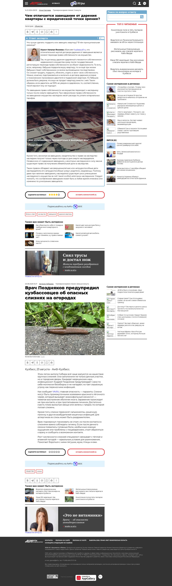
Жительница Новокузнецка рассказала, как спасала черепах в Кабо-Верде (127, 51)
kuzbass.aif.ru (80, 50)
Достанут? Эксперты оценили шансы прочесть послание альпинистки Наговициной (132, 309)
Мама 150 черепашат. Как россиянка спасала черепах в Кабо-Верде (127, 61)
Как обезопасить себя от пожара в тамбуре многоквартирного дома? (49, 227)
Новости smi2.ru (33, 276)
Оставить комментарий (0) (86, 195)
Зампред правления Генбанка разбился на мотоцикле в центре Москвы (130, 161)
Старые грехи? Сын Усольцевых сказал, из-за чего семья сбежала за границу (131, 300)
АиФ (43, 357)
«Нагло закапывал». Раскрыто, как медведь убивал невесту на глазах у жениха (131, 114)
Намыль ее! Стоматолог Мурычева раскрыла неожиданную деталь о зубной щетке (131, 106)
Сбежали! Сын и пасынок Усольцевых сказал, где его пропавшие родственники (132, 130)
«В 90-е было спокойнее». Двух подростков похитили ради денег (130, 291)
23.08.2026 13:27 (31, 284)
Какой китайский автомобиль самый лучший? (87, 234)
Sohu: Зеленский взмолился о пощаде (128, 152)
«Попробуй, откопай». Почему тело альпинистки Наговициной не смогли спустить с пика (131, 89)
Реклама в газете (79, 540)
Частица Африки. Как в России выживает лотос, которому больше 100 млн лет (131, 334)
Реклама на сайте (63, 540)
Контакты (49, 540)
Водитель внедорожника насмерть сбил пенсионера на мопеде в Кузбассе (126, 71)
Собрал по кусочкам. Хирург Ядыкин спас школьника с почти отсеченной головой (132, 317)
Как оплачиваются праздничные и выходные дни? (59, 140)
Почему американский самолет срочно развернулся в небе (129, 144)
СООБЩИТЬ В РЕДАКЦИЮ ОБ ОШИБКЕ (58, 543)
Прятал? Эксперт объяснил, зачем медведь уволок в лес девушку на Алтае (130, 325)
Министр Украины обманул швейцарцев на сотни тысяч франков (131, 177)
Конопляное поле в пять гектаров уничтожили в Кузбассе (127, 31)
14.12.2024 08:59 (31, 10)
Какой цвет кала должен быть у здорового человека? (88, 226)
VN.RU (56, 391)
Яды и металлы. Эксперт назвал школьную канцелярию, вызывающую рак (129, 122)
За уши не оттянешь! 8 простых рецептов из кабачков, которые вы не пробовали (132, 97)
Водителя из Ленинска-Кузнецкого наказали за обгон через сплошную (126, 41)
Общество (39, 26)
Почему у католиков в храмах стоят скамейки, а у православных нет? (49, 235)
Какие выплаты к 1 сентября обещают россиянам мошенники (131, 169)
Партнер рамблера (67, 576)
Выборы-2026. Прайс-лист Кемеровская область (108, 540)
